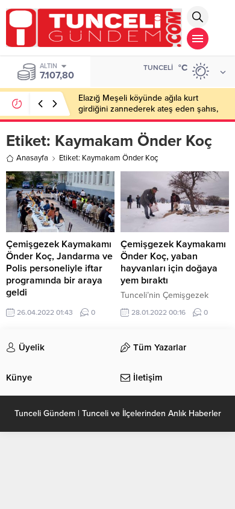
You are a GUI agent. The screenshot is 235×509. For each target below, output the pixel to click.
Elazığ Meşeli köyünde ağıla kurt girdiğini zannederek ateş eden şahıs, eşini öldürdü (148, 109)
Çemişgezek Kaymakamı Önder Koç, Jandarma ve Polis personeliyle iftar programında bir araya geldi (59, 268)
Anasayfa (32, 158)
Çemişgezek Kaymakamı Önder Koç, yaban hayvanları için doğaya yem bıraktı (173, 262)
